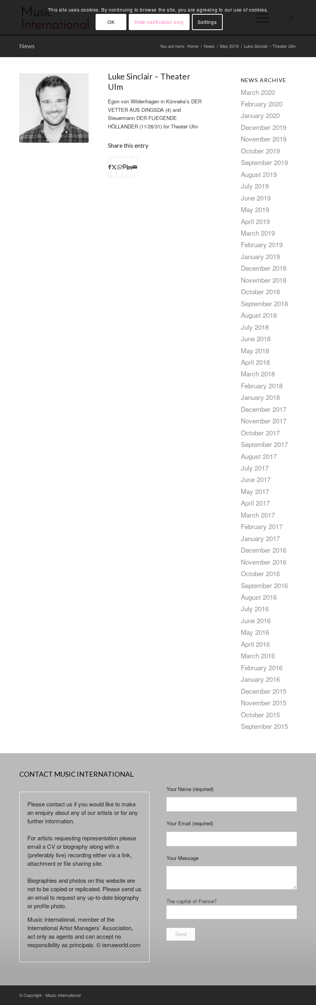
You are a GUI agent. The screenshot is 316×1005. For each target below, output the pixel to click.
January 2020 (260, 115)
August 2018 (259, 315)
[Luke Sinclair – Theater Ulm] (54, 108)
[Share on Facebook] (109, 167)
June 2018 (256, 338)
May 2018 (255, 350)
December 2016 (263, 550)
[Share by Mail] (134, 167)
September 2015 (264, 726)
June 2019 (256, 197)
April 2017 (255, 503)
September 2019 (264, 162)
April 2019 (255, 221)
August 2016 (259, 597)
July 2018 (255, 327)
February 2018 (261, 385)
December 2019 (263, 127)
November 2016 (263, 562)
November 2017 (263, 420)
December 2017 (263, 409)
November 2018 (263, 280)
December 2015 (263, 691)
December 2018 (263, 268)
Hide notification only (158, 22)
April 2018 (255, 362)
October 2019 (260, 150)
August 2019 (259, 174)
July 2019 (255, 186)
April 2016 (255, 644)
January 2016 (260, 679)
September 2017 (264, 444)
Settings (207, 22)
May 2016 (255, 632)
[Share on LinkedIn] (129, 167)
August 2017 (259, 456)
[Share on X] (114, 167)
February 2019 (261, 244)
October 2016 (260, 573)
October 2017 (260, 432)
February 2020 (261, 103)
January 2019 (260, 256)
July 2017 (255, 467)
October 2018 (260, 291)
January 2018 (260, 397)
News (27, 45)
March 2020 (258, 92)
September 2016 (264, 585)
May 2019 (255, 209)
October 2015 (260, 714)
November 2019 (263, 138)
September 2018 (264, 303)
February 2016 (261, 667)
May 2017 (255, 491)
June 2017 (256, 479)
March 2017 (258, 514)
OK (111, 22)
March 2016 (258, 655)
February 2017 (261, 526)
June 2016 (256, 620)
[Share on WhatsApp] (119, 167)
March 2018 (258, 373)
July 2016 (255, 608)
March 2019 (258, 233)
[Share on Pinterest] (124, 167)
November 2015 (263, 702)
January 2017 (260, 538)
